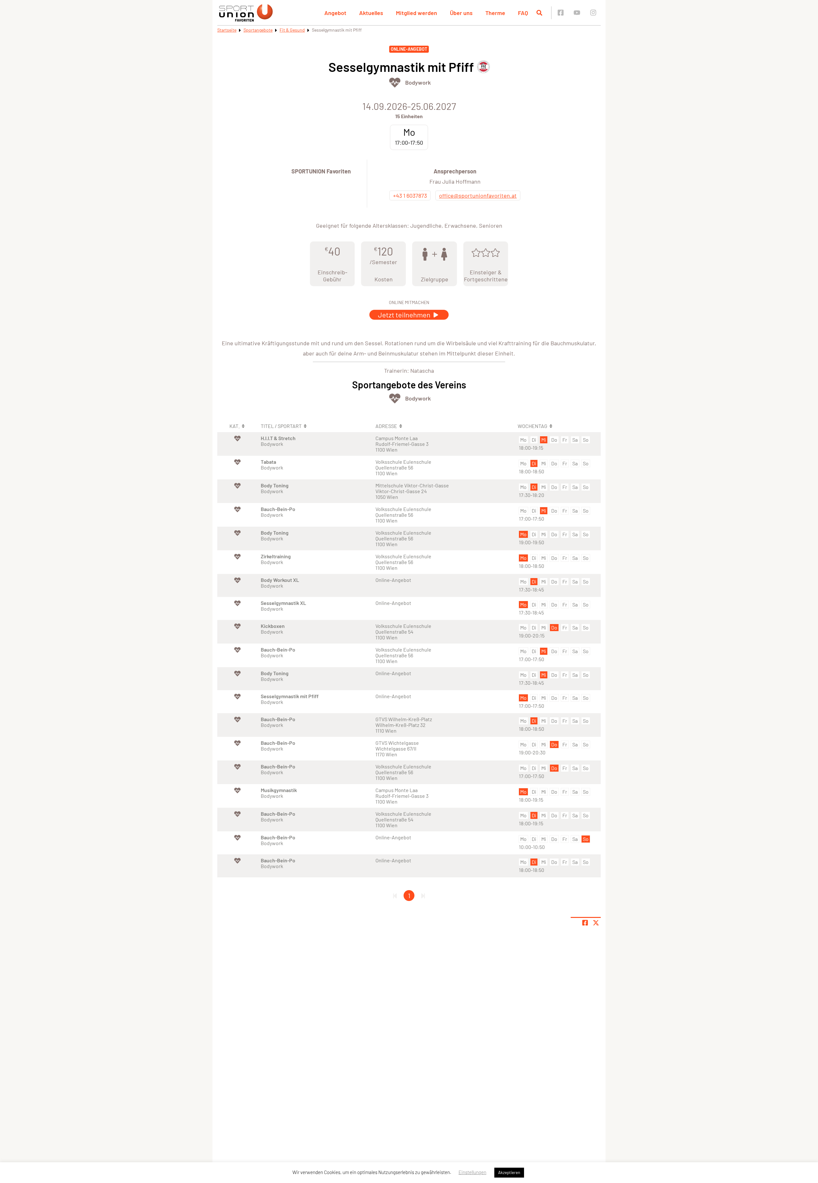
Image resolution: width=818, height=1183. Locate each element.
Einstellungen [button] (472, 1172)
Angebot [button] (335, 12)
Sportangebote (258, 30)
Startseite (226, 30)
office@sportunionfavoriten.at (478, 195)
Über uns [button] (461, 12)
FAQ (523, 12)
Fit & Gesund (292, 30)
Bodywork (418, 82)
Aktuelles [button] (371, 12)
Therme (495, 12)
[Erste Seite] (395, 895)
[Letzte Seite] (423, 895)
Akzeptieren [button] (509, 1172)
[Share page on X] (596, 922)
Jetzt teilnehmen (405, 314)
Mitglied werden (416, 12)
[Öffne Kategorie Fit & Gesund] (394, 82)
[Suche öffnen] (539, 13)
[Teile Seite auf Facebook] (585, 922)
